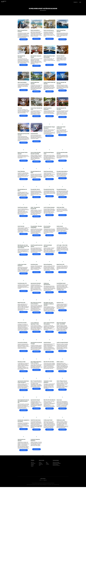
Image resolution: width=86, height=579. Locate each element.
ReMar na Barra (60, 361)
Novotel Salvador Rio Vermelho (61, 108)
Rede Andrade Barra (35, 30)
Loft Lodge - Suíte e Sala (62, 245)
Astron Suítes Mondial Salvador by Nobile (35, 153)
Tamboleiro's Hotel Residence (48, 381)
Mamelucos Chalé (21, 361)
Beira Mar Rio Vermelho (49, 361)
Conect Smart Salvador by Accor (36, 108)
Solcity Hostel (60, 226)
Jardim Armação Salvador (62, 342)
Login (80, 2)
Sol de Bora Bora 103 (22, 283)
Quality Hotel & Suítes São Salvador (49, 83)
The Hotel (20, 108)
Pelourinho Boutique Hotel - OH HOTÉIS (61, 323)
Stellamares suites (61, 420)
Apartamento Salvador (36, 283)
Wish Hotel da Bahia (22, 82)
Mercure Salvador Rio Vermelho (61, 83)
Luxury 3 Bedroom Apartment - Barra (35, 323)
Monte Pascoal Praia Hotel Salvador (23, 134)
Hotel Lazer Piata (60, 207)
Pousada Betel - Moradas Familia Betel (36, 227)
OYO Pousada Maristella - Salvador (62, 153)
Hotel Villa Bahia (21, 171)
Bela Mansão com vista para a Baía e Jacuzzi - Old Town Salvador (23, 246)
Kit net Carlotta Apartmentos (47, 227)
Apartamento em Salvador (21, 440)
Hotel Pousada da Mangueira (47, 108)
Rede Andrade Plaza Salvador (61, 31)
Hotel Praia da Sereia (48, 171)
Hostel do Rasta (47, 342)
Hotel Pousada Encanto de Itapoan (36, 245)
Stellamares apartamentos (47, 284)
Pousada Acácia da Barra (62, 171)
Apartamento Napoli (35, 400)
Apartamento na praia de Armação (36, 343)
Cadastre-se (75, 2)
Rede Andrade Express (49, 30)
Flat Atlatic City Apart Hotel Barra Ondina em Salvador (49, 304)
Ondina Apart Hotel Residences (61, 127)
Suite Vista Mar (21, 226)
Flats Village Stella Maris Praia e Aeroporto (36, 362)
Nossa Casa (59, 400)
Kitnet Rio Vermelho (22, 322)
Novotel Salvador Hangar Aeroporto (49, 127)
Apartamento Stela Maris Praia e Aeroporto (23, 381)
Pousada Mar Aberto (35, 189)
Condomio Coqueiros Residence (35, 440)
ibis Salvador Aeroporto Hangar (36, 56)
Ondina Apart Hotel (48, 420)
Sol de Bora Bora (34, 264)
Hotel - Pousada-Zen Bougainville (35, 208)
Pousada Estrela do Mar (49, 189)
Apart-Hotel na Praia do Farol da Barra (49, 323)
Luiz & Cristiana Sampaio (49, 207)
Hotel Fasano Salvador (23, 207)
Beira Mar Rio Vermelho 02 (49, 400)
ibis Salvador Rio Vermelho (21, 56)
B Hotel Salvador (34, 133)
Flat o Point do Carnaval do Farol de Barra (36, 303)
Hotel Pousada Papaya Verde (49, 153)
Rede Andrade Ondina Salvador (22, 153)
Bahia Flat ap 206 (21, 302)
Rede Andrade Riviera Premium (22, 31)
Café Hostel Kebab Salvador (48, 245)
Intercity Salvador (61, 56)
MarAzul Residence (48, 264)
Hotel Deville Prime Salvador (35, 83)
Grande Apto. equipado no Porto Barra (23, 420)
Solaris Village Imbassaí (62, 381)
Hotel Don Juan (60, 302)
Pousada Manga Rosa (61, 189)
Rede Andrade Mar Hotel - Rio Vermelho (49, 56)
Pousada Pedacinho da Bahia (36, 172)
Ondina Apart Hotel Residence (22, 265)
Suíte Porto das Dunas (36, 420)
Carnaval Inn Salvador (22, 342)
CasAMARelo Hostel (61, 283)
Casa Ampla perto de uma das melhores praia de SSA (23, 401)
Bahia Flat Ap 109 (60, 264)
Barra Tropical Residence (36, 381)
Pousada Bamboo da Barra (22, 190)
